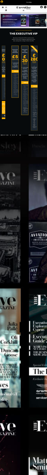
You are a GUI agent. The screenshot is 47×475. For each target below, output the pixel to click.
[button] (24, 10)
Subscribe (16, 71)
